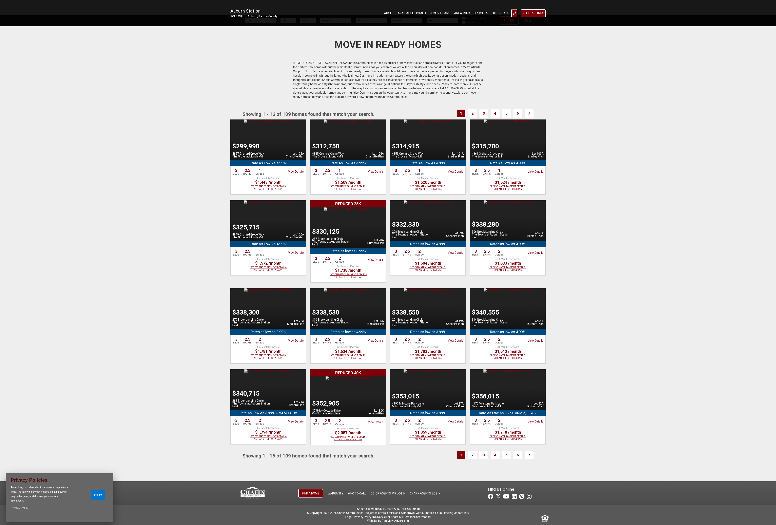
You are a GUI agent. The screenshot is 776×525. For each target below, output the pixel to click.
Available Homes (412, 13)
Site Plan (500, 13)
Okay (98, 495)
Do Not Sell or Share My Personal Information (402, 517)
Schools (481, 13)
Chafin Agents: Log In (425, 493)
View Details (296, 171)
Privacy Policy (362, 517)
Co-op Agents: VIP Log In (388, 493)
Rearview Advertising (395, 520)
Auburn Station (245, 11)
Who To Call (357, 493)
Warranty (335, 493)
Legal (348, 517)
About (389, 13)
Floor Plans (439, 13)
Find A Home (310, 493)
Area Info (462, 13)
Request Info (533, 13)
